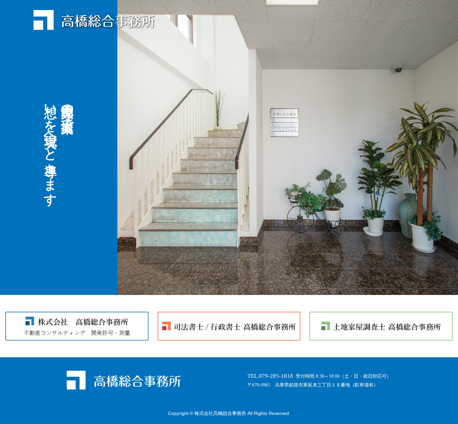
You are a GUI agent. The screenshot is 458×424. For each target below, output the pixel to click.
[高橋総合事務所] (95, 19)
